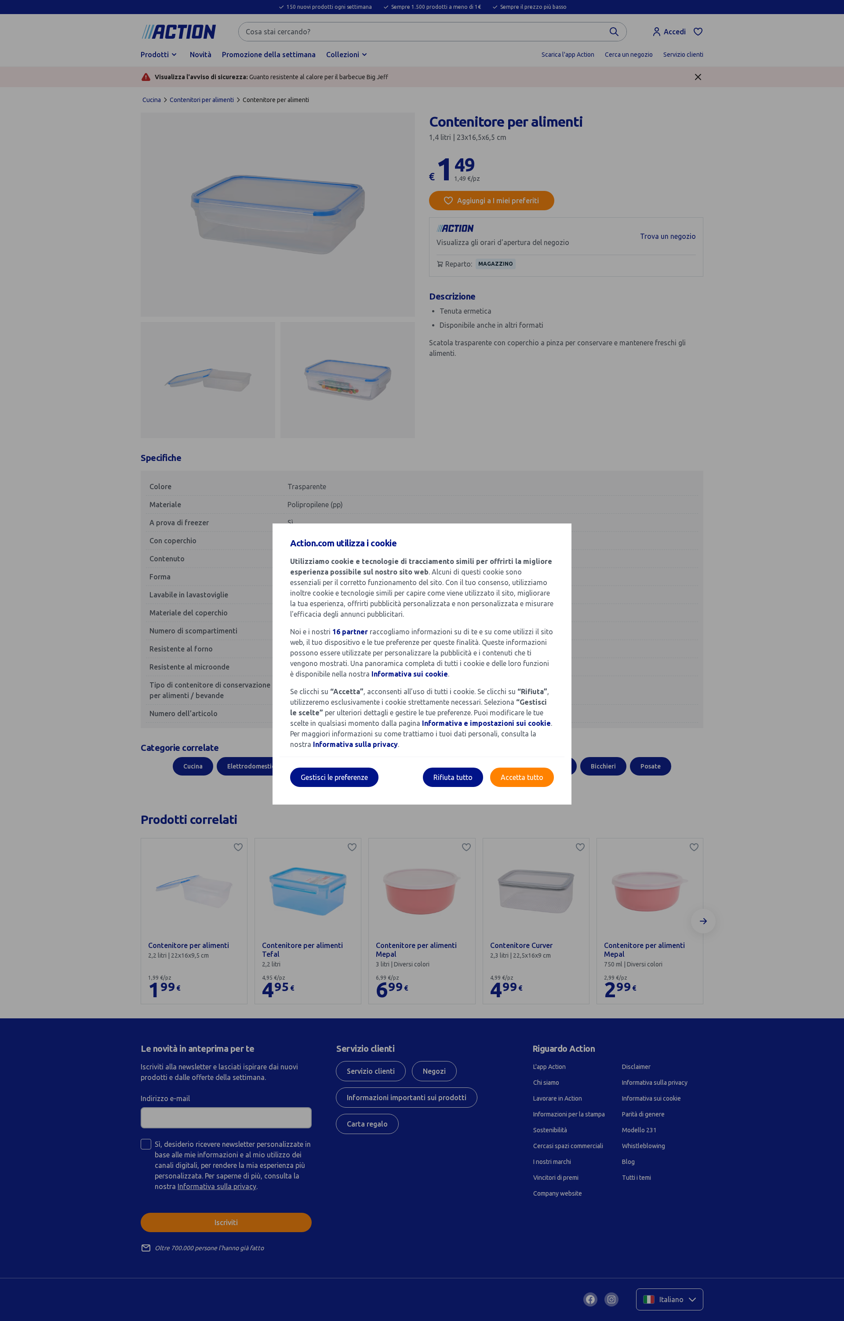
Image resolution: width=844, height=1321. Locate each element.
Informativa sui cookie (409, 674)
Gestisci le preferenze (334, 777)
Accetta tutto (522, 777)
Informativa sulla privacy (355, 744)
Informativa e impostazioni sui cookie (486, 723)
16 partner (350, 632)
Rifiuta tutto (453, 777)
